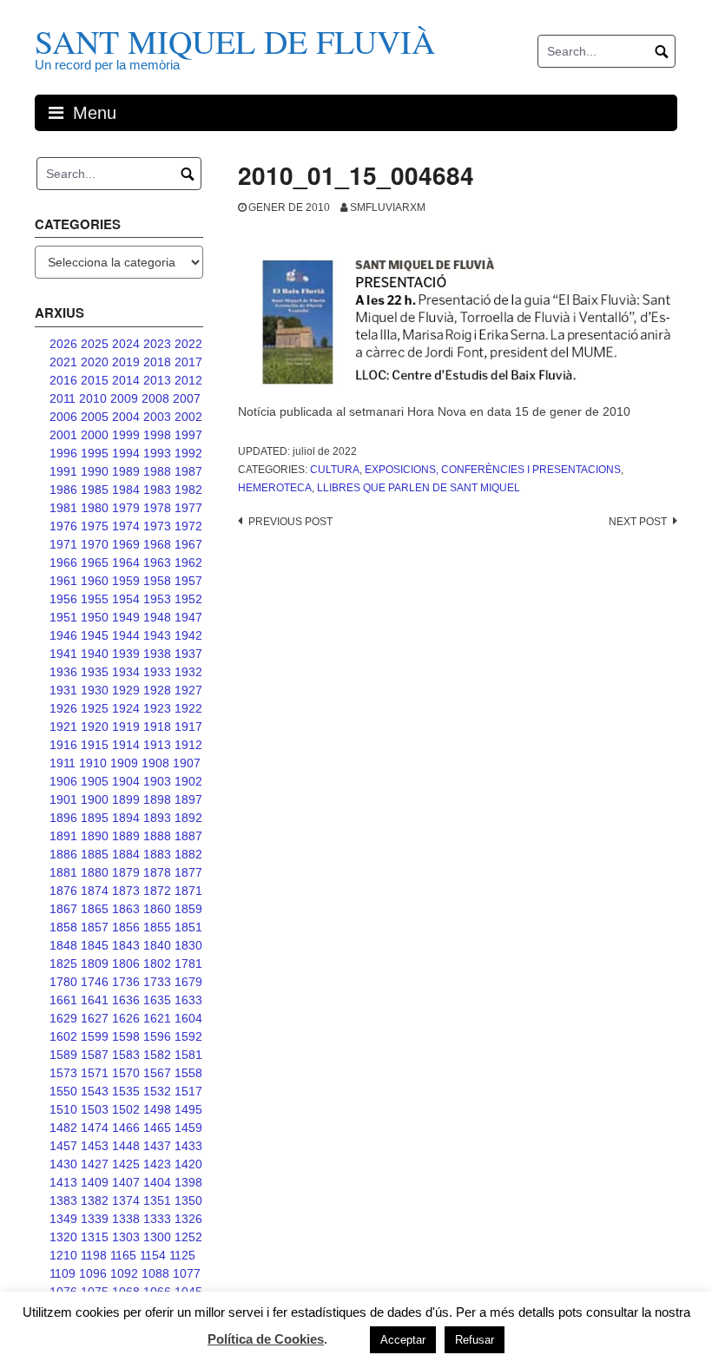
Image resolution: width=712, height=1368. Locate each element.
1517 (188, 1091)
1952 (188, 599)
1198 (94, 1255)
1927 (188, 690)
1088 (155, 1273)
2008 (155, 398)
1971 (63, 544)
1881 (63, 872)
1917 (188, 726)
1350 (188, 1200)
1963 (157, 562)
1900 (95, 799)
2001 (63, 435)
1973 (157, 526)
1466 (126, 1128)
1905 (95, 781)
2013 (157, 380)
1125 (182, 1255)
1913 (157, 745)
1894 (126, 818)
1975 (95, 526)
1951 (63, 617)
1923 (157, 708)
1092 (124, 1273)
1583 (126, 1055)
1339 (95, 1219)
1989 (126, 471)
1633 (188, 1000)
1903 (157, 781)
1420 (188, 1164)
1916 (63, 745)
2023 (157, 344)
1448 (126, 1146)
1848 (63, 945)
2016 (63, 380)
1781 (188, 963)
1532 (157, 1091)
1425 (126, 1164)
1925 (95, 708)
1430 (63, 1164)
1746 (95, 982)
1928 (157, 690)
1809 (95, 963)
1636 (126, 1000)
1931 (63, 690)
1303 (126, 1237)
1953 (157, 599)
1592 (188, 1036)
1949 (126, 617)
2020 (95, 362)
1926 (63, 708)
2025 (95, 344)
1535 (126, 1091)
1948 (157, 617)
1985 (95, 490)
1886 (63, 854)
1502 (126, 1109)
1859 (188, 909)
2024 (126, 344)
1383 (63, 1200)
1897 (188, 799)
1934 (126, 672)
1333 (157, 1219)
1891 (63, 836)
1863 (126, 909)
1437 (157, 1146)
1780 (63, 982)
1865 (95, 909)
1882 (188, 854)
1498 (157, 1109)
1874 (95, 891)
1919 (126, 726)
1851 (188, 927)
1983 (157, 490)
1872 (157, 891)
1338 (126, 1219)
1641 (95, 1000)
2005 (95, 417)
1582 (157, 1055)
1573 (63, 1073)
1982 (188, 490)
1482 (63, 1128)
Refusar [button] (474, 1339)
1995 (95, 453)
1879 (126, 872)
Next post (638, 522)
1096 (93, 1273)
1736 (126, 982)
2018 (157, 362)
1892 (188, 818)
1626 (126, 1018)
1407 (126, 1182)
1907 (187, 763)
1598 (126, 1036)
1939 (126, 654)
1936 (63, 672)
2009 (124, 398)
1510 (63, 1109)
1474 (95, 1128)
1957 (188, 581)
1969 (126, 544)
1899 (126, 799)
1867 (63, 909)
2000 (95, 435)
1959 (126, 581)
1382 (95, 1200)
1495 (188, 1109)
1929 (126, 690)
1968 (157, 544)
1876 (63, 891)
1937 (188, 654)
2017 (188, 362)
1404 (157, 1182)
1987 (188, 471)
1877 (188, 872)
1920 (95, 726)
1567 (157, 1073)
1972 (188, 526)
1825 (63, 963)
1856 (126, 927)
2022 (188, 344)
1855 (157, 927)
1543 (95, 1091)
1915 (95, 745)
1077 (187, 1273)
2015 (95, 380)
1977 (188, 508)
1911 (62, 763)
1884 (126, 854)
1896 (63, 818)
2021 (63, 362)
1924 (126, 708)
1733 (157, 982)
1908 (155, 763)
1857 (95, 927)
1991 (63, 471)
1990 (95, 471)
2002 (188, 417)
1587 (95, 1055)
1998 (157, 435)
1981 (63, 508)
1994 (126, 453)
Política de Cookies (266, 1339)
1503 (95, 1109)
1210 (63, 1255)
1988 (157, 471)
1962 (188, 562)
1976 (63, 526)
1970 (95, 544)
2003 (157, 417)
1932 (188, 672)
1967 (188, 544)
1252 (188, 1237)
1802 (157, 963)
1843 (126, 945)
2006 (63, 417)
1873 (126, 891)
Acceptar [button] (402, 1339)
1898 (157, 799)
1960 (95, 581)
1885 (95, 854)
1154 (153, 1255)
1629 (63, 1018)
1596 (157, 1036)
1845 (95, 945)
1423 (157, 1164)
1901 (63, 799)
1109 (62, 1273)
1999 (126, 435)
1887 (188, 836)
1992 (188, 453)
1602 (63, 1036)
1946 (63, 635)
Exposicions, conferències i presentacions (493, 470)
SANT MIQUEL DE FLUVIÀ (235, 41)
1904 (126, 781)
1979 (126, 508)
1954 (126, 599)
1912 (188, 745)
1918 (157, 726)
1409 (95, 1182)
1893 (157, 818)
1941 (63, 654)
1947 (188, 617)
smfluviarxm (387, 207)
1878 (157, 872)
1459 (188, 1128)
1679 (188, 982)
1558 (188, 1073)
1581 (188, 1055)
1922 (188, 708)
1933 (157, 672)
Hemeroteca (275, 488)
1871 (188, 891)
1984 (126, 490)
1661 (63, 1000)
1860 (157, 909)
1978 (157, 508)
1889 (126, 836)
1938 (157, 654)
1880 (95, 872)
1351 (157, 1200)
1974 (126, 526)
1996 (63, 453)
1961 (63, 581)
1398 (188, 1182)
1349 (63, 1219)
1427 (95, 1164)
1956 (63, 599)
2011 (62, 398)
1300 (157, 1237)
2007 (187, 398)
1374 (126, 1200)
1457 (63, 1146)
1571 (95, 1073)
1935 (95, 672)
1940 (95, 654)
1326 (188, 1219)
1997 (188, 435)
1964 (126, 562)
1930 (95, 690)
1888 (157, 836)
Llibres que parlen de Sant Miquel (418, 488)
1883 (157, 854)
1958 (157, 581)
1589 (63, 1055)
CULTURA (334, 470)
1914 (126, 745)
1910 (93, 763)
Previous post (290, 522)
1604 (188, 1018)
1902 (188, 781)
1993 (157, 453)
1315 (95, 1237)
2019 (126, 362)
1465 (157, 1128)
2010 (93, 398)
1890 (95, 836)
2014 (126, 380)
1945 (95, 635)
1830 (188, 945)
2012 (188, 380)
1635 (157, 1000)
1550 (63, 1091)
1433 (188, 1146)
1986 (63, 490)
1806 (126, 963)
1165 (123, 1255)
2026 (63, 344)
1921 (63, 726)
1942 (188, 635)
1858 (63, 927)
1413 (63, 1182)
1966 (63, 562)
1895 (95, 818)
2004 (126, 417)
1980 (95, 508)
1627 (95, 1018)
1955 (95, 599)
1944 (126, 635)
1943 (157, 635)
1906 (63, 781)
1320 (63, 1237)
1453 (95, 1146)
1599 (95, 1036)
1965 (95, 562)
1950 (95, 617)
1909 (124, 763)
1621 (157, 1018)
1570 (126, 1073)
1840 (157, 945)
